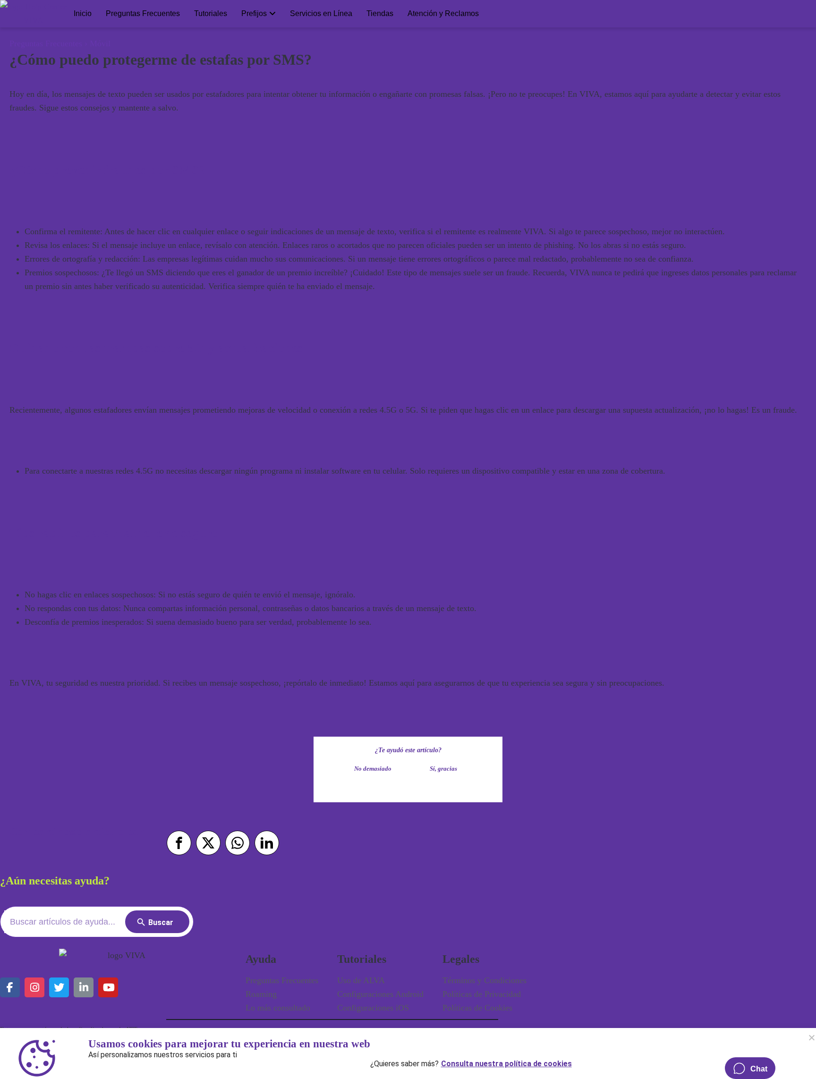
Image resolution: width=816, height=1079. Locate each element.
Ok (811, 1037)
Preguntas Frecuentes (143, 13)
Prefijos (254, 13)
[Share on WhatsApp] (237, 843)
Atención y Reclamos (443, 13)
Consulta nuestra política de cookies (506, 1061)
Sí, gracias (443, 768)
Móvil (100, 43)
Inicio (83, 13)
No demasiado (372, 768)
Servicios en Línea (321, 13)
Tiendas (379, 13)
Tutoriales (210, 13)
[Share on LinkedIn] (267, 843)
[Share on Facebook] (179, 843)
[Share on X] (208, 843)
